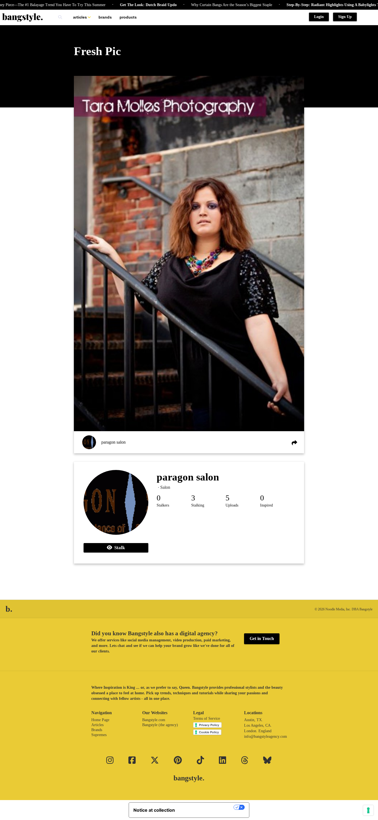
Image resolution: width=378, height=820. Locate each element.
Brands (105, 17)
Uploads (232, 505)
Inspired (266, 505)
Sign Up (345, 17)
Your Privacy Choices (207, 807)
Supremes (99, 735)
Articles (80, 17)
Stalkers (163, 505)
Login (319, 17)
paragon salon (113, 442)
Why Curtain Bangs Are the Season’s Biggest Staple (208, 5)
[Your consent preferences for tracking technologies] (368, 810)
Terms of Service (206, 718)
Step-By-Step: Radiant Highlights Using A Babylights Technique (317, 5)
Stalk (118, 547)
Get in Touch (262, 638)
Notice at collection (154, 810)
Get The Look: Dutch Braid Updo (125, 5)
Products (128, 17)
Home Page (100, 720)
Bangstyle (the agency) (160, 725)
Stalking (197, 505)
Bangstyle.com (153, 720)
